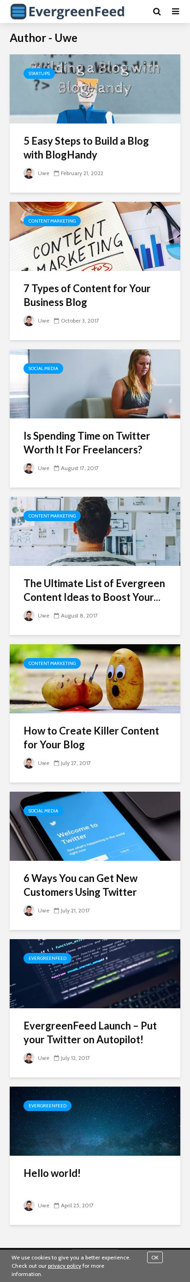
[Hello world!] (95, 1120)
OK (155, 1257)
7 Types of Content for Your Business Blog (87, 295)
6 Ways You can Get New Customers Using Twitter (80, 885)
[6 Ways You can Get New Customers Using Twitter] (95, 825)
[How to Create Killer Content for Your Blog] (95, 678)
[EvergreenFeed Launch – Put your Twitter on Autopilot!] (95, 973)
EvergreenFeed (47, 958)
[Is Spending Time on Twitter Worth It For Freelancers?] (95, 383)
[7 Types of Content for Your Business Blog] (95, 235)
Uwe (42, 173)
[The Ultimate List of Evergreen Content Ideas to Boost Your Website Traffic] (95, 530)
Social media (43, 368)
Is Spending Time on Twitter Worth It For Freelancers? (87, 442)
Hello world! (52, 1173)
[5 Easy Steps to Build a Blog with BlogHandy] (95, 88)
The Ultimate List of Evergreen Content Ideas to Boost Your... (94, 590)
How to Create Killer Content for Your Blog (91, 737)
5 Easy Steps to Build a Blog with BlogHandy (86, 148)
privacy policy (64, 1265)
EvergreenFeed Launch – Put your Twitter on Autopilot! (90, 1032)
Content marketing (52, 221)
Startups (39, 73)
